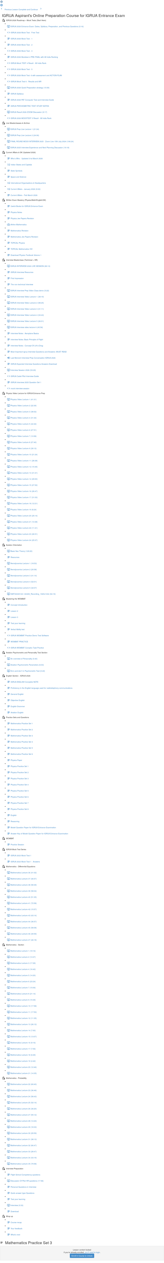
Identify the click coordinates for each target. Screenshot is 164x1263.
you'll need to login (92, 1252)
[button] (1, 2)
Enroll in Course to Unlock (82, 1255)
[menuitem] (1, 6)
